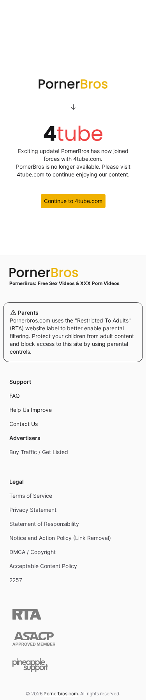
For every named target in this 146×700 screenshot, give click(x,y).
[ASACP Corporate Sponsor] (33, 639)
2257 (15, 580)
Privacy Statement (32, 509)
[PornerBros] (73, 84)
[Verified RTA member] (26, 614)
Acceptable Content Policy (43, 566)
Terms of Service (30, 495)
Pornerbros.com (61, 693)
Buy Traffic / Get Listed (38, 452)
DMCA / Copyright (32, 552)
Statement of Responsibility (44, 523)
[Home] (73, 272)
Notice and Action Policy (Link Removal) (60, 537)
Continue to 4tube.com (73, 201)
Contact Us (23, 423)
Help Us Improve (30, 409)
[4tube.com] (73, 133)
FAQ (14, 395)
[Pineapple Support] (30, 665)
